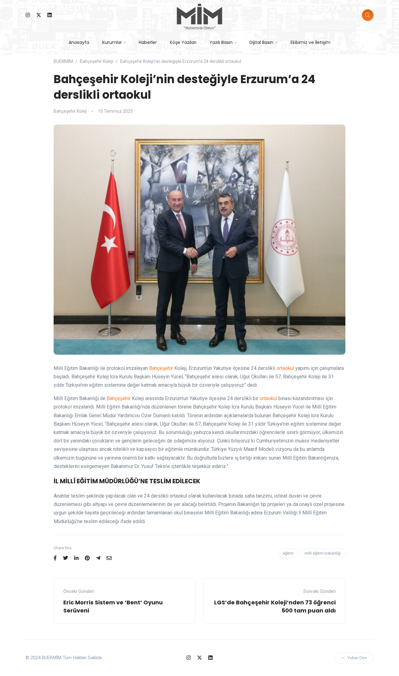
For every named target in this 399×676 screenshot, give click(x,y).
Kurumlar (112, 42)
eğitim (288, 553)
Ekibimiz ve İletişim (310, 42)
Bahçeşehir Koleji (70, 111)
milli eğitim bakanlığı (323, 553)
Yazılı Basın (221, 42)
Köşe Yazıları (183, 42)
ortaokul (285, 368)
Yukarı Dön (357, 657)
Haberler (148, 42)
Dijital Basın (261, 42)
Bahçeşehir (161, 368)
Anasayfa (79, 42)
